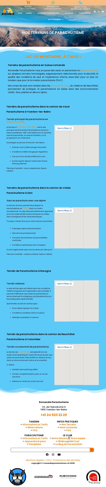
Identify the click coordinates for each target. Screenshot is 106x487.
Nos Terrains (69, 424)
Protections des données (66, 460)
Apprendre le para (35, 441)
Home (20, 13)
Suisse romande (89, 70)
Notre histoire (60, 438)
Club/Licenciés (85, 13)
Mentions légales (35, 460)
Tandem (29, 13)
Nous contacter (68, 427)
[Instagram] (98, 11)
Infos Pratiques (54, 19)
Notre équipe (78, 438)
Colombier (24, 351)
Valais (25, 208)
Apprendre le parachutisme (48, 13)
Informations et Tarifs (35, 424)
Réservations (35, 427)
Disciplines (35, 444)
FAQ (35, 430)
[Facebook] (94, 11)
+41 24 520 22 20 (54, 415)
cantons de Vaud (60, 85)
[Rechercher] (92, 450)
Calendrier (69, 13)
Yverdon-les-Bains (27, 127)
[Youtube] (102, 11)
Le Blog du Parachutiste (68, 444)
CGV (48, 460)
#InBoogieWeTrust (68, 441)
